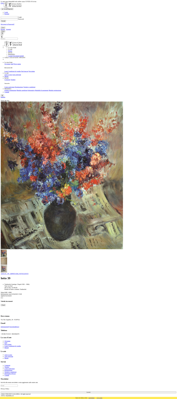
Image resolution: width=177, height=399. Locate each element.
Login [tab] (6, 12)
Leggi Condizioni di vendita (12, 71)
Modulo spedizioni (22, 90)
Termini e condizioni (29, 87)
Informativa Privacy (10, 373)
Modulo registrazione (55, 90)
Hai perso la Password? (7, 24)
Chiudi (3, 305)
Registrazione (19, 87)
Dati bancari (24, 71)
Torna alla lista (5, 100)
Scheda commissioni (10, 90)
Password (21, 19)
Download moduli (18, 56)
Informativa (31, 90)
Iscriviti (88, 392)
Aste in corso (8, 74)
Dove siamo (17, 64)
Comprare (7, 79)
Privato (3, 29)
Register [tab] (6, 14)
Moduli (6, 348)
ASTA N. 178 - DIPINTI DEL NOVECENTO (14, 273)
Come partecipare (9, 87)
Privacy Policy (5, 389)
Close (3, 27)
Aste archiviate (16, 74)
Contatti (10, 56)
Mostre (10, 51)
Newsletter (32, 71)
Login (20, 17)
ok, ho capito (99, 398)
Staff (12, 64)
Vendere (13, 79)
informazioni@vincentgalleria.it (10, 327)
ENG (2, 3)
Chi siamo (7, 64)
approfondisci (91, 398)
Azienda (8, 29)
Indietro (3, 97)
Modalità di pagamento (41, 90)
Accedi (3, 21)
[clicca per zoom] (62, 175)
